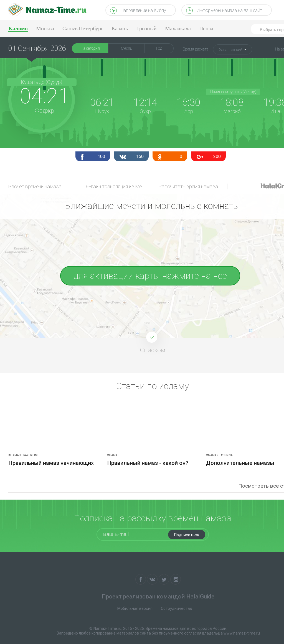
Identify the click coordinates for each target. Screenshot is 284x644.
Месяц (126, 48)
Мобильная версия (135, 608)
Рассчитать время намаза (188, 186)
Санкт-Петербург (82, 28)
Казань (119, 28)
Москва (45, 28)
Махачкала (178, 28)
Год (159, 48)
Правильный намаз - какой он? (147, 463)
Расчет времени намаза (35, 186)
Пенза (206, 28)
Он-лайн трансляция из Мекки (116, 186)
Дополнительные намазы (240, 463)
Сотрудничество (176, 608)
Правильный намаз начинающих (51, 463)
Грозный (146, 28)
